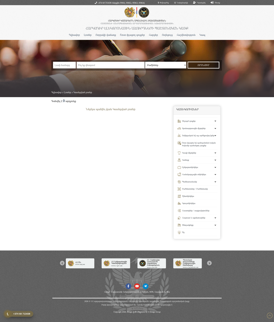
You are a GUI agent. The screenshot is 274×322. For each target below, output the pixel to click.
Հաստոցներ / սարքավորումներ (195, 210)
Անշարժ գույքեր (189, 121)
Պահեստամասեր (189, 181)
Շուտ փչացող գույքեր (132, 34)
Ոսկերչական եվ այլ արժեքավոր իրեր (198, 135)
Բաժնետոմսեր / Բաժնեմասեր (195, 189)
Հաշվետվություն (186, 34)
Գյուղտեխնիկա (188, 203)
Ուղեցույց (167, 34)
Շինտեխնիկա (188, 196)
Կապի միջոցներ (189, 152)
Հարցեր (153, 34)
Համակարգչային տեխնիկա (194, 174)
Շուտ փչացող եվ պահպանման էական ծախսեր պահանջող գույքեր (199, 144)
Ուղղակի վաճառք (106, 34)
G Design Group (154, 312)
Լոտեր (88, 34)
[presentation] (62, 263)
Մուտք (217, 2)
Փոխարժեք (164, 2)
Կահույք (185, 160)
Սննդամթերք (187, 225)
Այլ (183, 232)
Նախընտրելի (182, 2)
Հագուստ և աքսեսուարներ (193, 217)
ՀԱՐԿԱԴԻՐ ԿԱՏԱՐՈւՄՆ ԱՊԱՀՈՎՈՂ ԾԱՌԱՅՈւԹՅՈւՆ (137, 20)
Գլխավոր (74, 34)
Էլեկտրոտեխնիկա (190, 167)
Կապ (202, 34)
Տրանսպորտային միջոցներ (194, 128)
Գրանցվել (201, 2)
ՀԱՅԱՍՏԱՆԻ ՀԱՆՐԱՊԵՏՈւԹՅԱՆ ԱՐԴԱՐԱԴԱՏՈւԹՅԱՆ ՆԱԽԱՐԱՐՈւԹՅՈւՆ (137, 23)
